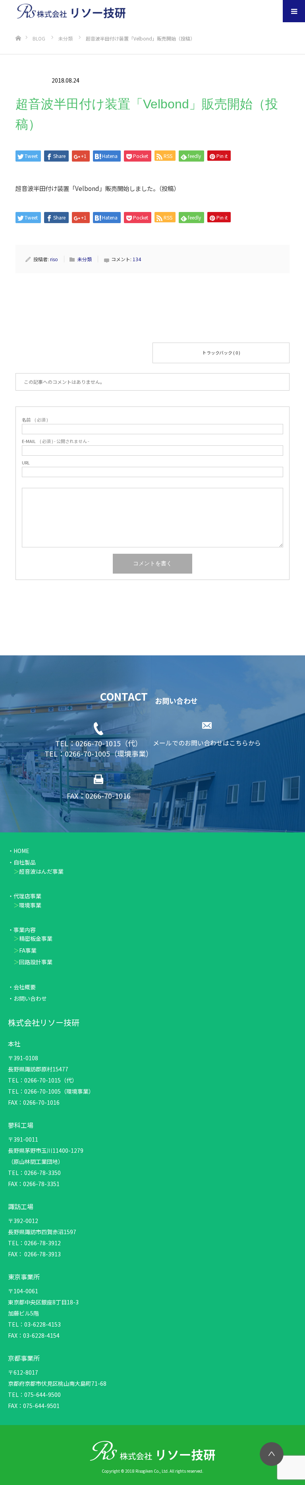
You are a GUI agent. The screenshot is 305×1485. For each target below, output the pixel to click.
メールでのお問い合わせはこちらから (207, 742)
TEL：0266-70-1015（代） (98, 743)
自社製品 (25, 862)
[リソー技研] (76, 11)
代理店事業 (27, 896)
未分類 (30, 80)
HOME (21, 851)
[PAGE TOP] (272, 1454)
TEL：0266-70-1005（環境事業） (98, 753)
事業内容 (25, 930)
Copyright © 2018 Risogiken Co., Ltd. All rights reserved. (152, 1471)
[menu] (294, 11)
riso (54, 259)
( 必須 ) (35, 420)
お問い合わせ (30, 998)
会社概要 (25, 987)
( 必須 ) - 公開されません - (55, 441)
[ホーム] (18, 25)
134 (137, 259)
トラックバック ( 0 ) (221, 352)
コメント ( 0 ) (84, 352)
